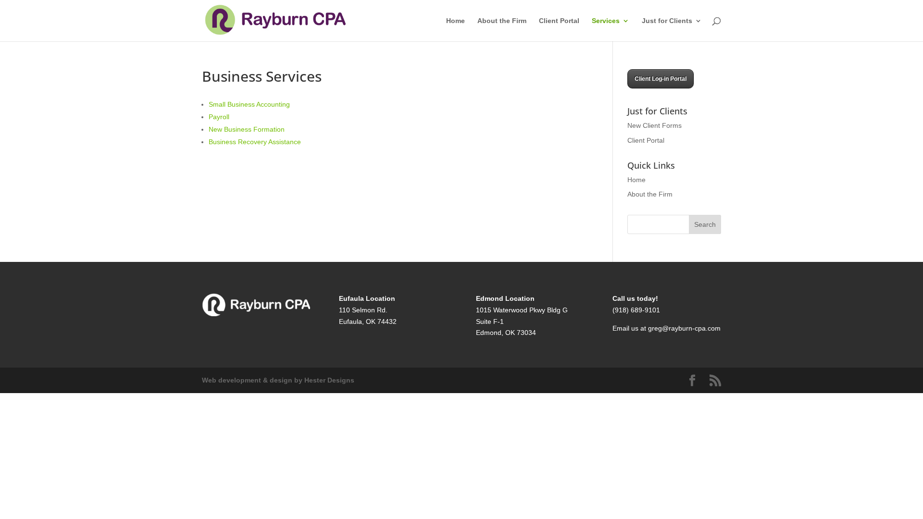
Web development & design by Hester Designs (278, 380)
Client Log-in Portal (660, 78)
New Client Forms (654, 125)
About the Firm (501, 21)
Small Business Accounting (249, 104)
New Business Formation (247, 129)
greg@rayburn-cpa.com (684, 328)
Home (455, 21)
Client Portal (559, 21)
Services (606, 21)
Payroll (219, 117)
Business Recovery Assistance (255, 142)
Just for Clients (667, 21)
